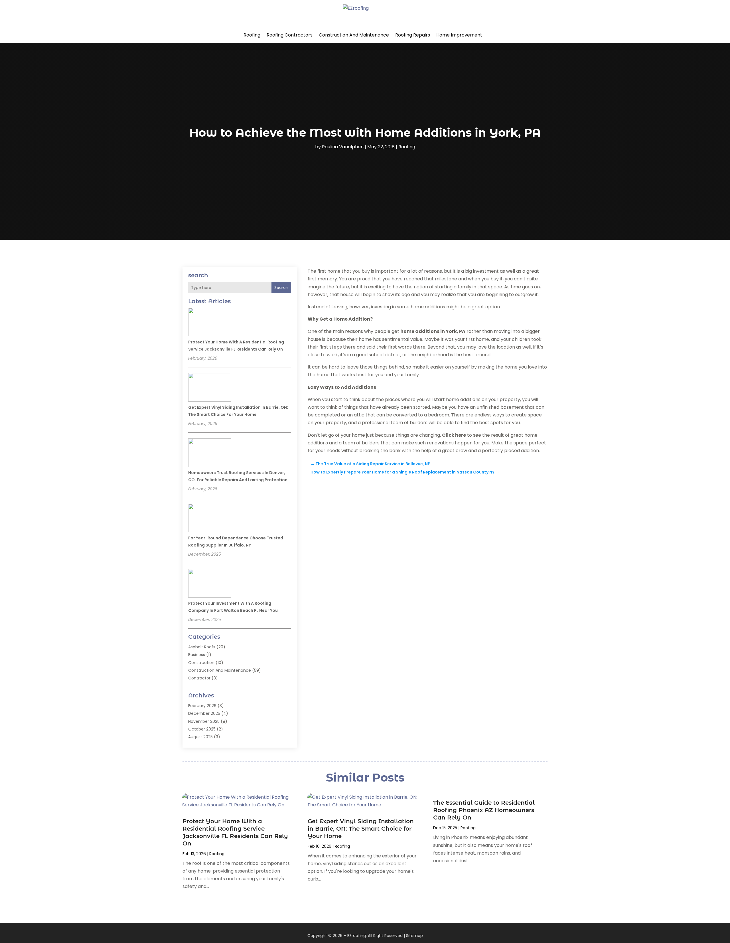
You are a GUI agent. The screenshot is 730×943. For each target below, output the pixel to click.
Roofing (252, 35)
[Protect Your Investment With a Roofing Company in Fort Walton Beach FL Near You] (209, 584)
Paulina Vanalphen (343, 146)
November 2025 (204, 721)
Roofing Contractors (290, 35)
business (196, 654)
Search (281, 287)
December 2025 (204, 713)
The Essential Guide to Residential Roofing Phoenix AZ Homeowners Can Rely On (484, 810)
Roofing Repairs (412, 35)
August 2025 (200, 737)
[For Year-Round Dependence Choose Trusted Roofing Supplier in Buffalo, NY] (209, 519)
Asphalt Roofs (201, 647)
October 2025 (202, 729)
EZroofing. (357, 935)
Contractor (199, 678)
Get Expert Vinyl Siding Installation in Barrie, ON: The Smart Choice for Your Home (361, 828)
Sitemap (414, 935)
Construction (201, 662)
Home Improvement (459, 35)
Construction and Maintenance (354, 35)
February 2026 (202, 706)
